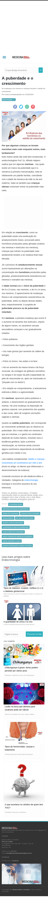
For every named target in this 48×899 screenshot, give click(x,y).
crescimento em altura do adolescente (15, 527)
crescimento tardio (15, 504)
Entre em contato (7, 841)
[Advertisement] (24, 26)
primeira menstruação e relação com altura (17, 546)
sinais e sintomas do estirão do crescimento (17, 536)
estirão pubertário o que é (12, 541)
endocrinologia (31, 480)
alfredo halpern (8, 518)
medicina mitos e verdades (30, 514)
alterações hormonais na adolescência (16, 509)
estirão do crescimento (10, 514)
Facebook (15, 861)
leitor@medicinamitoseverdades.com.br (19, 853)
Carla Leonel (9, 94)
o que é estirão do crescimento (13, 532)
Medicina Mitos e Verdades (21, 889)
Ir (40, 70)
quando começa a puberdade (13, 523)
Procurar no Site (34, 634)
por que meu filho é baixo (24, 518)
